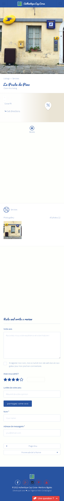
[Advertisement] (32, 170)
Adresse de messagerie (14, 426)
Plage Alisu (33, 446)
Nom (6, 411)
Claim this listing (10, 88)
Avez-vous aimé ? (11, 373)
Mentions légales (45, 487)
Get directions (13, 111)
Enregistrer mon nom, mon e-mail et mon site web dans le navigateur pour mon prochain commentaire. (34, 364)
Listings (7, 78)
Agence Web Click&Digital (41, 490)
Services (15, 78)
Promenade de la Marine (31, 452)
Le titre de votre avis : (13, 387)
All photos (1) (55, 217)
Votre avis (8, 328)
